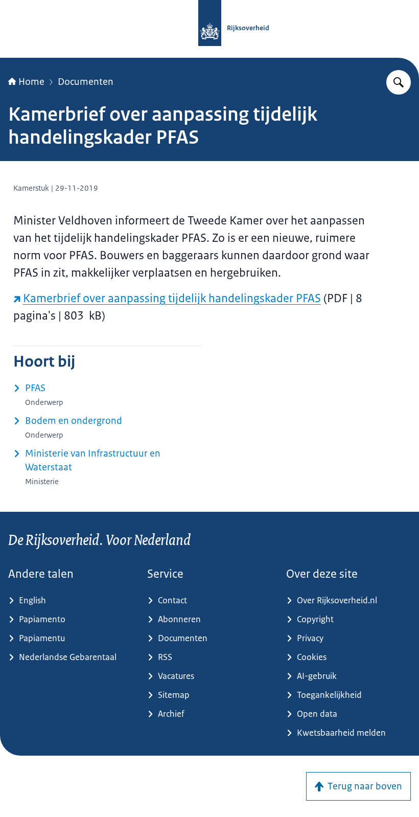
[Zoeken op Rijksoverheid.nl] (398, 82)
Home (31, 82)
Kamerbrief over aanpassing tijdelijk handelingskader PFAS (172, 298)
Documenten (85, 82)
